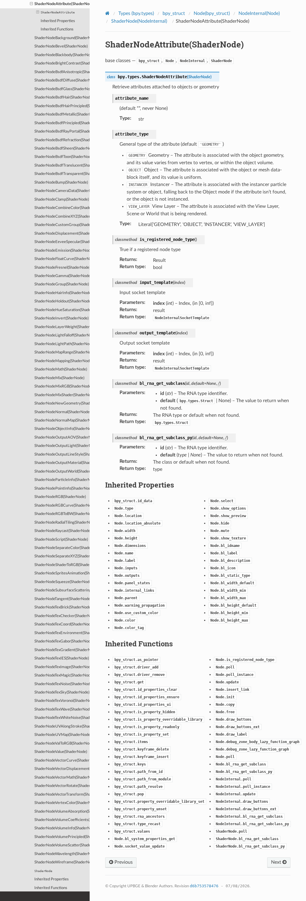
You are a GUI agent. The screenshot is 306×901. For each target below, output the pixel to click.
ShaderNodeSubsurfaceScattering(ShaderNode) (62, 590)
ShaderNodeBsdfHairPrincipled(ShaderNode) (62, 106)
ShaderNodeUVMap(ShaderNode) (62, 735)
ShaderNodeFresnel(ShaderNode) (62, 268)
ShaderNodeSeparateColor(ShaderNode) (62, 548)
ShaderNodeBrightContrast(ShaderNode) (62, 63)
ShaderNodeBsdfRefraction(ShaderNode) (62, 140)
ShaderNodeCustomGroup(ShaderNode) (62, 225)
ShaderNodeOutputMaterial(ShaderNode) (62, 463)
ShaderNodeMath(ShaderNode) (60, 369)
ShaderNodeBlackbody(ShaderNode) (62, 55)
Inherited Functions (57, 29)
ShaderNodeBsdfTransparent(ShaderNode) (62, 174)
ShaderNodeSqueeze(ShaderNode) (62, 582)
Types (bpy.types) (136, 13)
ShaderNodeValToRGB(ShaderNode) (62, 743)
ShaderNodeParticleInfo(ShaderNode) (62, 480)
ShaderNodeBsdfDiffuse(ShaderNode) (62, 80)
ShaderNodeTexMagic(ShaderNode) (62, 675)
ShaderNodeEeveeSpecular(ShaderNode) (62, 242)
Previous (123, 862)
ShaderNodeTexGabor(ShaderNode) (62, 641)
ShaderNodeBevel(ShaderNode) (61, 46)
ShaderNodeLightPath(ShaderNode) (62, 344)
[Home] (108, 13)
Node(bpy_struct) (212, 13)
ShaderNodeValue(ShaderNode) (60, 752)
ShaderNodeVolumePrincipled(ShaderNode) (62, 837)
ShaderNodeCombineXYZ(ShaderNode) (62, 217)
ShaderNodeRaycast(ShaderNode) (62, 531)
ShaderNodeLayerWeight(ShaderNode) (62, 327)
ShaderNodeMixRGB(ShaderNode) (62, 386)
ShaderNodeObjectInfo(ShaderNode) (62, 429)
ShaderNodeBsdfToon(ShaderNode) (62, 157)
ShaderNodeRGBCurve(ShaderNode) (62, 506)
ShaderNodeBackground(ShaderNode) (62, 38)
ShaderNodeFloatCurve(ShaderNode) (62, 259)
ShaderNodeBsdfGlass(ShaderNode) (62, 89)
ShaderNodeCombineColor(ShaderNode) (62, 208)
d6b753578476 (204, 886)
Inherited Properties (58, 21)
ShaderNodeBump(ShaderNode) (61, 182)
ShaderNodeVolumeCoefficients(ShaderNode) (62, 820)
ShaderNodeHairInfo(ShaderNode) (62, 293)
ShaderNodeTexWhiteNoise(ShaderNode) (62, 718)
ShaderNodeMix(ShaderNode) (59, 378)
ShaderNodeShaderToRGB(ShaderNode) (62, 565)
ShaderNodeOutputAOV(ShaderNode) (62, 437)
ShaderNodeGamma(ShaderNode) (62, 276)
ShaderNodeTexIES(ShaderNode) (61, 658)
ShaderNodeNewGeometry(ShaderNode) (62, 403)
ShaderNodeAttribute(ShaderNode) (62, 4)
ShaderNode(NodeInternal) (139, 21)
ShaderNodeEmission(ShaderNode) (62, 251)
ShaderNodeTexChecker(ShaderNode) (62, 616)
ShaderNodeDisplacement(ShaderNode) (62, 234)
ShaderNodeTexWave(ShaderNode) (62, 709)
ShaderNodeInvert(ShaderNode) (61, 318)
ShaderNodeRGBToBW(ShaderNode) (62, 514)
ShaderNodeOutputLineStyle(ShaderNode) (62, 454)
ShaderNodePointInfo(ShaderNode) (62, 489)
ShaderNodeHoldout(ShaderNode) (62, 301)
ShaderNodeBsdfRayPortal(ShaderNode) (62, 131)
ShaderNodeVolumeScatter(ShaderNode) (62, 845)
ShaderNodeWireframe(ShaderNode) (62, 862)
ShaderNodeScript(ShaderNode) (61, 540)
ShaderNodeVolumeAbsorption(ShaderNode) (62, 812)
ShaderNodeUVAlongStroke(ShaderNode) (62, 726)
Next (276, 862)
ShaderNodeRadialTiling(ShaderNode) (62, 523)
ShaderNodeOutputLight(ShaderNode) (62, 446)
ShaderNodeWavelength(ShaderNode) (62, 854)
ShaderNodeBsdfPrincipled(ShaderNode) (62, 123)
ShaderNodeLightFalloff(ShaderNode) (62, 335)
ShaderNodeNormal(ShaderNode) (62, 412)
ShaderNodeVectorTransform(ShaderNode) (62, 795)
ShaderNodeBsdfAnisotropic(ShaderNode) (62, 72)
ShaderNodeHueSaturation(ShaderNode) (62, 310)
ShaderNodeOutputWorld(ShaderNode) (62, 471)
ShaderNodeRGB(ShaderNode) (60, 497)
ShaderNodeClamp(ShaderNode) (61, 200)
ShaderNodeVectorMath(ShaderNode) (62, 777)
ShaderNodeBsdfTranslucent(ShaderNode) (62, 165)
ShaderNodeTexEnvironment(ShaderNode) (62, 633)
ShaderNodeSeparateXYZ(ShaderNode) (62, 556)
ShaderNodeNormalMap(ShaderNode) (62, 420)
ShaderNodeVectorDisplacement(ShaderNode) (62, 769)
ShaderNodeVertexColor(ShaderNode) (62, 803)
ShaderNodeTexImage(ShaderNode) (62, 667)
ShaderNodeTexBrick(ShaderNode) (62, 607)
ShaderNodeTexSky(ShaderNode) (61, 692)
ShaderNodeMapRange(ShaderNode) (62, 352)
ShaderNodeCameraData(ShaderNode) (62, 191)
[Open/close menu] (31, 4)
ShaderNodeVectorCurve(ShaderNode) (62, 760)
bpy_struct (174, 13)
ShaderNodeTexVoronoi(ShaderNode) (62, 701)
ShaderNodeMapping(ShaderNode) (62, 361)
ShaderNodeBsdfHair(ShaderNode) (62, 97)
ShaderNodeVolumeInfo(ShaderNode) (62, 828)
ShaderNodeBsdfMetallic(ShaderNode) (62, 114)
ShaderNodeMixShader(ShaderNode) (62, 395)
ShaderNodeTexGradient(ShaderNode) (62, 650)
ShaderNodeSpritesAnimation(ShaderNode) (62, 573)
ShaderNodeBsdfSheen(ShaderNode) (62, 148)
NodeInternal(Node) (259, 13)
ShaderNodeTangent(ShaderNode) (62, 599)
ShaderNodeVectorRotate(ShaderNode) (62, 786)
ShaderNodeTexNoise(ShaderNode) (62, 684)
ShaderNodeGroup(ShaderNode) (61, 284)
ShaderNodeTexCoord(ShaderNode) (62, 624)
